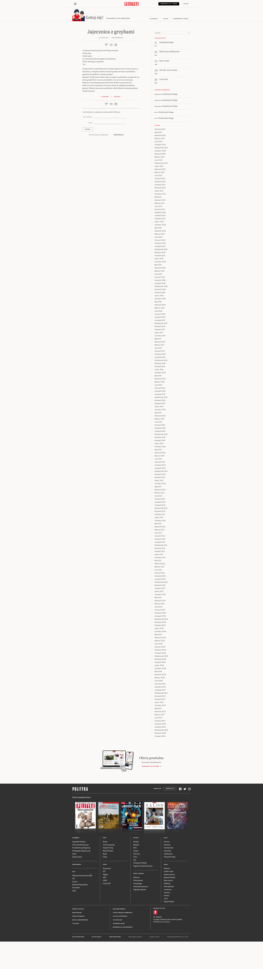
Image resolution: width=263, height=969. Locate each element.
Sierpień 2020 (160, 219)
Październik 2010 (161, 582)
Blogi (165, 837)
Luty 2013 (158, 496)
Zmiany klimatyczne (140, 886)
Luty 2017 (158, 348)
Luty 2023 (158, 160)
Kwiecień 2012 (160, 527)
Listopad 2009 (160, 616)
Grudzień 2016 (160, 354)
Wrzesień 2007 (160, 696)
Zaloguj (186, 3)
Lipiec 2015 (159, 406)
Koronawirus (76, 864)
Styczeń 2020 (160, 240)
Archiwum (168, 889)
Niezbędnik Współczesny (81, 851)
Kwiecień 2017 (160, 342)
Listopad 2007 (160, 690)
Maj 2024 (158, 132)
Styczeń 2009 (160, 647)
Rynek (105, 864)
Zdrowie (136, 877)
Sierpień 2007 (160, 699)
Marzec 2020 (160, 234)
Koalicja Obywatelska (80, 884)
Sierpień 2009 (160, 625)
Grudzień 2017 (160, 317)
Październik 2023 (161, 148)
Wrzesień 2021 (160, 188)
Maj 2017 (158, 339)
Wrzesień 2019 (160, 252)
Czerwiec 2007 (160, 705)
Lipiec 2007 (159, 702)
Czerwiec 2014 (160, 447)
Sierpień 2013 (160, 477)
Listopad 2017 (160, 320)
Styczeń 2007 (160, 721)
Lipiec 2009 (159, 628)
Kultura (135, 837)
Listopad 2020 (160, 215)
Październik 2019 (161, 249)
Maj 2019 (158, 265)
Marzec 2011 (159, 567)
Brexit (105, 841)
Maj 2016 (158, 376)
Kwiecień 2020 (160, 231)
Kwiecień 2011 (160, 564)
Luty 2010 (158, 607)
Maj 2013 (158, 487)
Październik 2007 (161, 693)
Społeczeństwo (169, 874)
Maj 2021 (158, 197)
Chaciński (167, 851)
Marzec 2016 (159, 382)
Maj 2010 (158, 597)
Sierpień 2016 (160, 366)
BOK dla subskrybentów (80, 920)
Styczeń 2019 (160, 277)
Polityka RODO (117, 920)
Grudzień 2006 (160, 724)
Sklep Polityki (169, 901)
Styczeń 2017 (160, 351)
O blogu (165, 18)
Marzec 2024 (160, 138)
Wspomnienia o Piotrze (180, 18)
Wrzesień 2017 (160, 326)
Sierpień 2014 (160, 440)
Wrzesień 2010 (160, 585)
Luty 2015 (158, 422)
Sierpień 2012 (160, 514)
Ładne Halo (139, 936)
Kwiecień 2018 (160, 305)
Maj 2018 (158, 302)
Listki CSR (106, 883)
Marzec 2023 (160, 157)
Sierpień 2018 (160, 292)
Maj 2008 (158, 671)
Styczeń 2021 (160, 209)
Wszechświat (138, 880)
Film (135, 847)
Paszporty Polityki (140, 863)
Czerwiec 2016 (160, 373)
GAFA (105, 880)
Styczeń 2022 (160, 178)
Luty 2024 (158, 141)
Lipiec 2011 (159, 554)
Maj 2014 (158, 450)
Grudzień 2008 (160, 650)
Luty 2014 (158, 459)
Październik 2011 (161, 545)
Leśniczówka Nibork (115, 936)
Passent (167, 841)
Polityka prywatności (120, 916)
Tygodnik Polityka (78, 841)
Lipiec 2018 (159, 296)
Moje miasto (168, 880)
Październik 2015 (161, 397)
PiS (73, 878)
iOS (154, 917)
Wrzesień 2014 (160, 437)
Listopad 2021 (160, 185)
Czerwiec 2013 (160, 483)
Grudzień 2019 (160, 243)
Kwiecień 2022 (160, 169)
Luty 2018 (158, 311)
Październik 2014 (161, 434)
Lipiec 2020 (159, 222)
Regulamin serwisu (119, 909)
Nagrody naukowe (139, 889)
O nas (166, 898)
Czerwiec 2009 (160, 631)
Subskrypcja (170, 788)
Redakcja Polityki (78, 909)
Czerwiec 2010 (160, 594)
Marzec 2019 (159, 271)
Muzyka (136, 844)
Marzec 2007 (160, 715)
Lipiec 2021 (159, 191)
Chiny (105, 857)
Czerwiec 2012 (160, 520)
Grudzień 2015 (160, 391)
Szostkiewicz (168, 847)
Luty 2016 (158, 385)
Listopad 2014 (160, 431)
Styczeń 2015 (160, 425)
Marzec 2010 (159, 604)
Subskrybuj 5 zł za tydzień (150, 766)
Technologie (137, 883)
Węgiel (105, 874)
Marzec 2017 (159, 345)
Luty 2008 (159, 681)
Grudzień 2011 (160, 539)
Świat (104, 837)
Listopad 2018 (160, 283)
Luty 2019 (158, 274)
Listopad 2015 (160, 394)
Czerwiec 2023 (160, 151)
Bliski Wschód (108, 851)
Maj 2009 (158, 634)
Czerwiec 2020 (160, 225)
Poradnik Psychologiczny (81, 847)
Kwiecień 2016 (160, 379)
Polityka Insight (96, 936)
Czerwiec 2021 (160, 194)
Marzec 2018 (159, 308)
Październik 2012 (161, 508)
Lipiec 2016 (159, 369)
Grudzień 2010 (160, 576)
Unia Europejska (109, 844)
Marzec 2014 (159, 456)
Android (159, 917)
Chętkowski (168, 854)
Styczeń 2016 (160, 388)
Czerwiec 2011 (160, 557)
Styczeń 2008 (160, 684)
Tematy (166, 895)
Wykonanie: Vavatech (155, 936)
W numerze (75, 837)
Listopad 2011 (160, 542)
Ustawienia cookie (119, 923)
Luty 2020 (158, 237)
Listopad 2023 (160, 145)
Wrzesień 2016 (160, 363)
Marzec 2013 (159, 493)
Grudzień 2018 (160, 280)
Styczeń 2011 (160, 573)
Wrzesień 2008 (160, 659)
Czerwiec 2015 (160, 410)
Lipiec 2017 (159, 333)
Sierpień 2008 (160, 662)
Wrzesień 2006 (160, 733)
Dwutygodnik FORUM (78, 936)
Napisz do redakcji (78, 916)
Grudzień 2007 (160, 687)
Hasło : (90, 123)
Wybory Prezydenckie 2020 (82, 875)
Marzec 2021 (159, 203)
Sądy (74, 890)
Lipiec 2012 (159, 517)
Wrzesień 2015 (160, 400)
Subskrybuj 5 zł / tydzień (168, 3)
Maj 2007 (158, 708)
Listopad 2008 (160, 653)
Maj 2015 (158, 413)
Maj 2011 (158, 561)
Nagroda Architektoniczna (142, 866)
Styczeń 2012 (160, 536)
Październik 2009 (161, 619)
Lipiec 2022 (159, 166)
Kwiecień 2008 (160, 675)
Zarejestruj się (118, 134)
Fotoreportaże (169, 886)
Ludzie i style (168, 871)
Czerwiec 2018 (160, 299)
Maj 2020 (158, 228)
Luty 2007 (158, 718)
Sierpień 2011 (160, 551)
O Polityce (75, 923)
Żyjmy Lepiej (77, 857)
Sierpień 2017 (160, 329)
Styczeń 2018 (160, 314)
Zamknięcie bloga (170, 94)
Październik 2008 (161, 656)
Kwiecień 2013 (160, 490)
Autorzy (167, 892)
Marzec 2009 (160, 641)
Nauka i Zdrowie (138, 873)
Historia (167, 868)
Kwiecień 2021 (160, 200)
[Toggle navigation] (75, 4)
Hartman (167, 844)
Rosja (105, 854)
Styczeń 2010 (160, 610)
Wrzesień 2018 (160, 289)
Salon (74, 854)
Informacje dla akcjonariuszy (123, 927)
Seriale (135, 851)
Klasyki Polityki (169, 877)
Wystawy (136, 854)
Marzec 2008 (160, 678)
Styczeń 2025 (160, 129)
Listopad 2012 (160, 505)
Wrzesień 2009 (160, 622)
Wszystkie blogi (169, 857)
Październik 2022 (161, 163)
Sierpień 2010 (160, 588)
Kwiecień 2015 (160, 416)
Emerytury (107, 868)
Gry (134, 860)
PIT (104, 871)
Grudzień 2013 (160, 465)
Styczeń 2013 (160, 499)
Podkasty (167, 883)
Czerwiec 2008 (160, 668)
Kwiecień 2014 (160, 453)
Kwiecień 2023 (160, 154)
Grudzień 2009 (160, 613)
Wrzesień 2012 (160, 511)
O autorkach (153, 18)
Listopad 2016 (160, 357)
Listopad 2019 (160, 246)
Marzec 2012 (159, 530)
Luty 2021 (158, 206)
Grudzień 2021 (160, 182)
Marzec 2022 (159, 172)
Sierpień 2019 (160, 255)
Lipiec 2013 (159, 480)
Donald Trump (108, 847)
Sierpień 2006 (160, 736)
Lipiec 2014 (159, 443)
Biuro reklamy (77, 912)
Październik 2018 (161, 286)
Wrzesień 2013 (160, 474)
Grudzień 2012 (160, 502)
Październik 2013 (161, 471)
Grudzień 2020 (160, 212)
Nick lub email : (88, 117)
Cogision (134, 936)
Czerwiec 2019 (160, 262)
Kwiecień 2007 (160, 711)
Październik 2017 (161, 323)
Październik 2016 (161, 360)
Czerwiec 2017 (160, 336)
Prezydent (76, 887)
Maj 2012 (158, 524)
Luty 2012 (158, 533)
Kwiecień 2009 (160, 638)
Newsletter (157, 788)
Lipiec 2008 (159, 665)
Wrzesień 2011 (160, 548)
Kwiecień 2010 (160, 601)
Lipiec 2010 (159, 591)
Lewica (74, 881)
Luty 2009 (159, 644)
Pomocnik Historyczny (80, 844)
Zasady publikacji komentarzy (123, 912)
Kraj (73, 871)
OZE (104, 877)
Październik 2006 (161, 730)
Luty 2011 (158, 570)
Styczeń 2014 (160, 462)
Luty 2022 (158, 175)
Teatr (135, 857)
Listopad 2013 (160, 468)
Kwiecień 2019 (160, 268)
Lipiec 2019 (159, 259)
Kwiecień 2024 (160, 135)
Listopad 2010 (160, 579)
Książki (136, 841)
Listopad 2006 (160, 727)
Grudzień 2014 (160, 428)
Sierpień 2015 (160, 403)
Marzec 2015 (159, 419)
